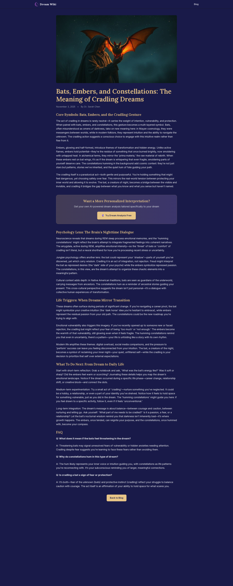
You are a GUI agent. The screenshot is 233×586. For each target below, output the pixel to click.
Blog (196, 4)
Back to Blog (116, 497)
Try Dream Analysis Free (116, 215)
